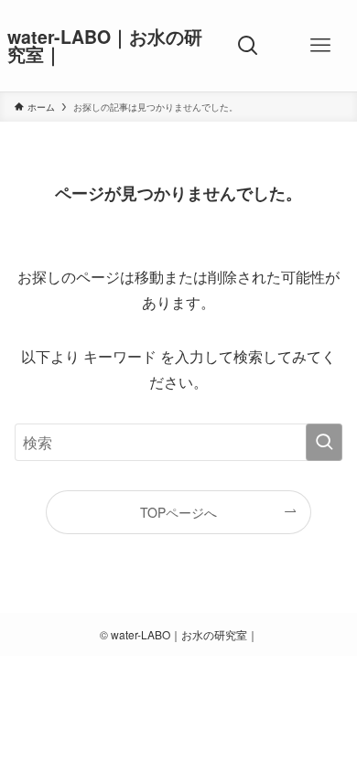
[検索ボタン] (248, 45)
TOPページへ (178, 512)
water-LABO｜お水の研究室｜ (104, 46)
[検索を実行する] (324, 442)
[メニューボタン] (321, 45)
